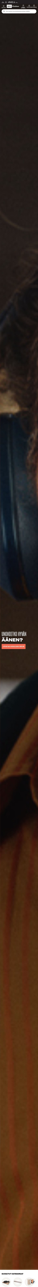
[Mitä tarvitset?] (32, 1281)
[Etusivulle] (13, 6)
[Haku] (4, 11)
